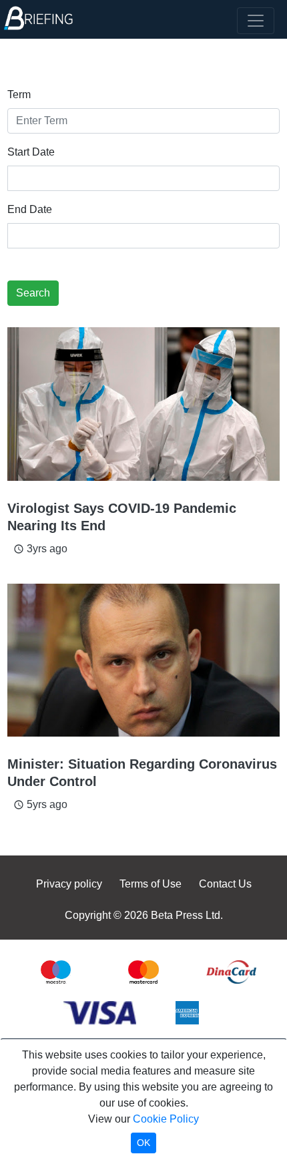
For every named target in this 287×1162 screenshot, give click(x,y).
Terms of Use (150, 884)
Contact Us (225, 884)
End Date (29, 209)
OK (143, 1142)
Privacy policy (69, 884)
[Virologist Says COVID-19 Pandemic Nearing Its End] (143, 404)
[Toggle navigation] (255, 20)
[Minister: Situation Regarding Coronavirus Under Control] (143, 660)
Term (19, 94)
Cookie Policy (166, 1119)
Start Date (31, 152)
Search (33, 293)
